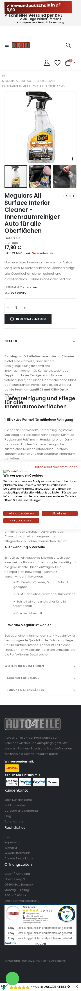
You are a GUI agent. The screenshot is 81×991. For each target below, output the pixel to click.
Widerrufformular (17, 853)
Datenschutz (13, 821)
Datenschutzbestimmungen (56, 467)
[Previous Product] (66, 196)
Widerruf (10, 847)
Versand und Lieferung (21, 810)
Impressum (12, 842)
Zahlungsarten (15, 805)
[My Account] (47, 63)
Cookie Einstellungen (19, 858)
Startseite (3, 75)
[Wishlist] (57, 63)
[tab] (40, 341)
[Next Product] (73, 196)
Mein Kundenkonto (18, 800)
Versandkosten (42, 253)
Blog (7, 816)
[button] (72, 159)
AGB (7, 837)
